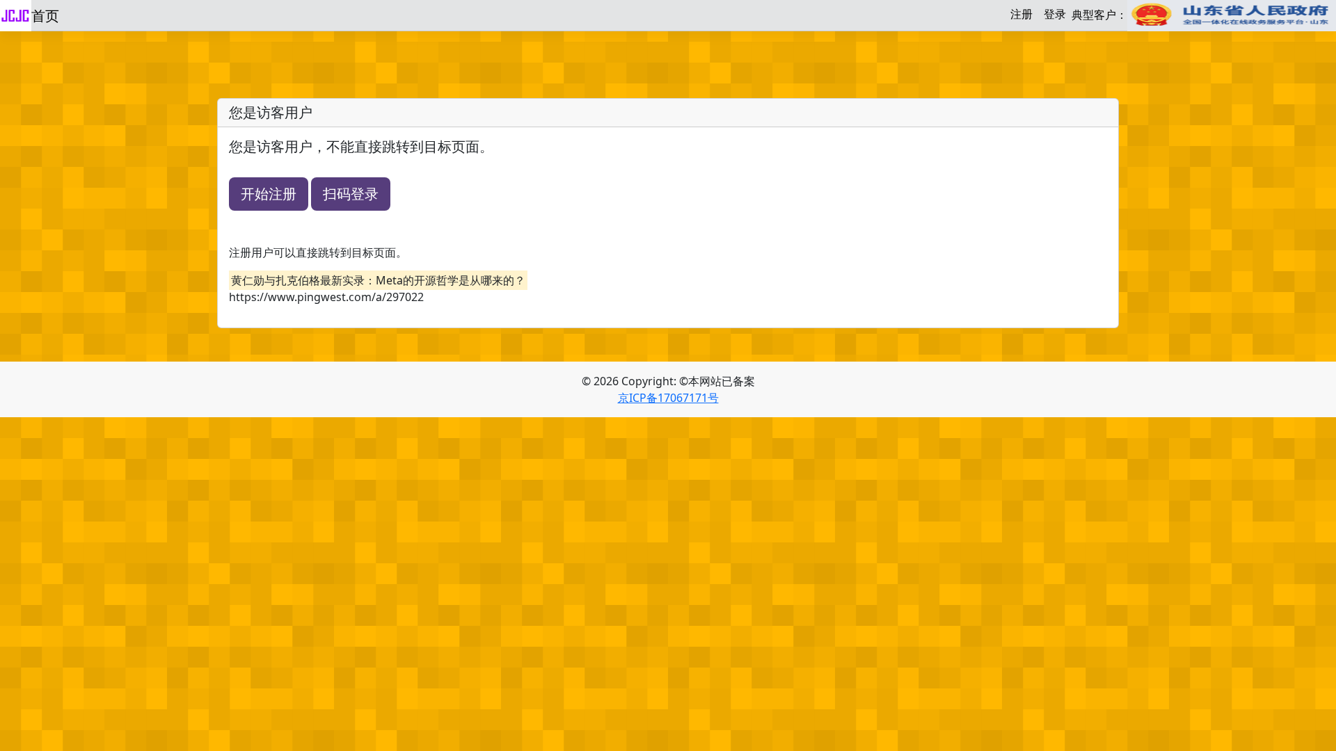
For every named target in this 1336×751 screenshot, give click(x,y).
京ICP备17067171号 (668, 397)
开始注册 (268, 193)
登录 (1055, 14)
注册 (1021, 14)
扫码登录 (351, 193)
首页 (45, 15)
